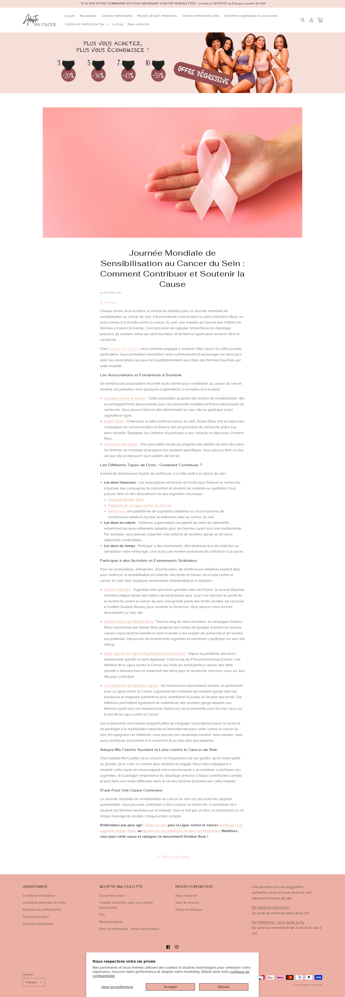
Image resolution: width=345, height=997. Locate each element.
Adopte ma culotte (312, 985)
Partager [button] (111, 302)
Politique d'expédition (38, 923)
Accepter (170, 987)
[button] (302, 20)
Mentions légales (111, 921)
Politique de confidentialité (42, 909)
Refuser (223, 987)
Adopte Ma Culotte (124, 349)
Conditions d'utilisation (39, 895)
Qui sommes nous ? (113, 895)
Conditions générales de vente (44, 902)
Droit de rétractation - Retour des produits (129, 928)
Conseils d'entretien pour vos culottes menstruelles (126, 905)
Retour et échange (188, 909)
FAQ (102, 914)
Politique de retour (36, 916)
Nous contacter (186, 895)
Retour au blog (175, 857)
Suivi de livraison (187, 902)
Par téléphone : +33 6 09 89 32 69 (278, 922)
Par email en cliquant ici (270, 907)
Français (31, 982)
